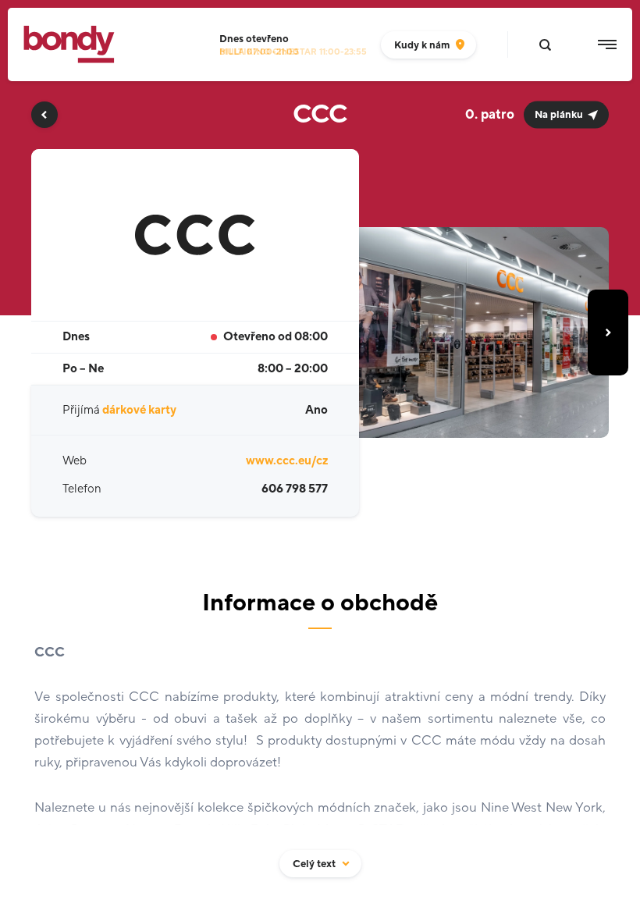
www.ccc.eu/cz (287, 460)
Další (608, 332)
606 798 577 (294, 489)
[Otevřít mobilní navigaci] (607, 44)
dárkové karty (139, 410)
